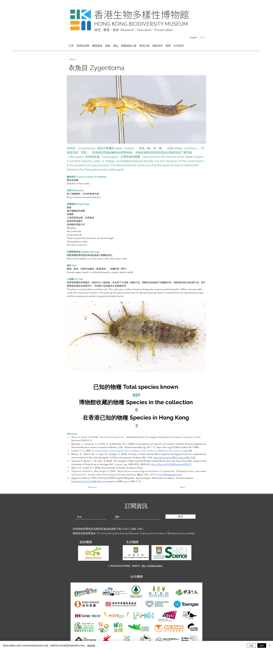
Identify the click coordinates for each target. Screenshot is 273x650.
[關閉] (269, 645)
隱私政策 (91, 645)
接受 (262, 645)
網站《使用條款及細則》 (153, 566)
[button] (78, 59)
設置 (251, 645)
